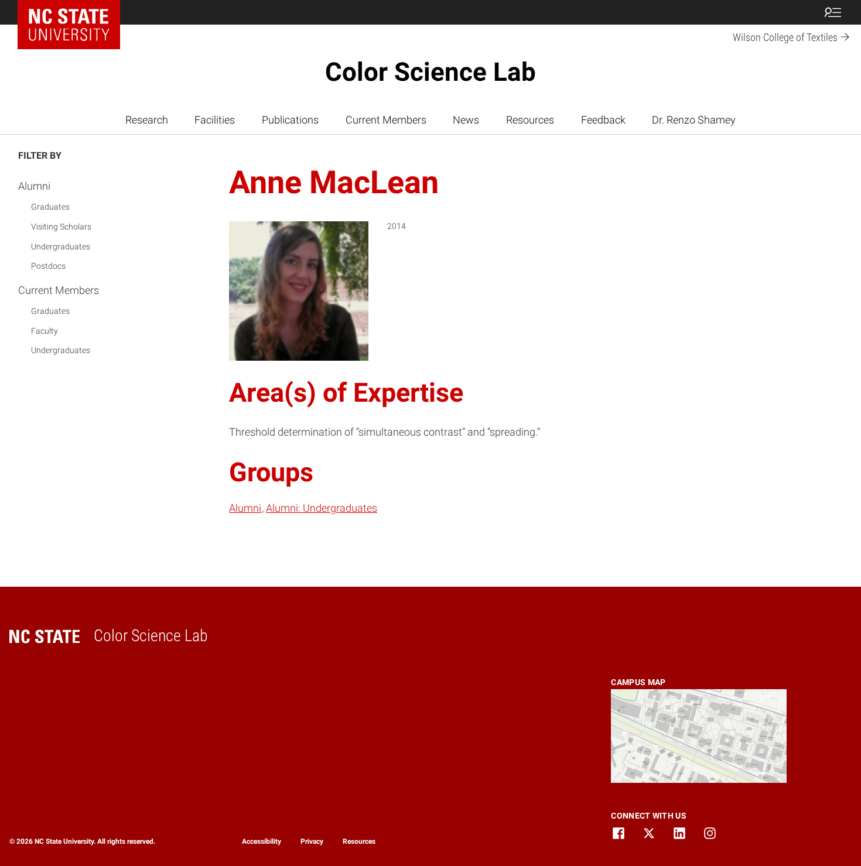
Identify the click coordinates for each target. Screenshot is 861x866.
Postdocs (48, 266)
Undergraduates (60, 246)
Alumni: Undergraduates (321, 508)
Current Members (386, 120)
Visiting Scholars (61, 226)
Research (146, 120)
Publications (290, 120)
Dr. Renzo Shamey (694, 120)
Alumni (34, 186)
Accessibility (261, 841)
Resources (530, 120)
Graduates (50, 206)
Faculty (44, 331)
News (466, 120)
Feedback (603, 120)
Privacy (311, 841)
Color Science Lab (430, 72)
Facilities (214, 120)
